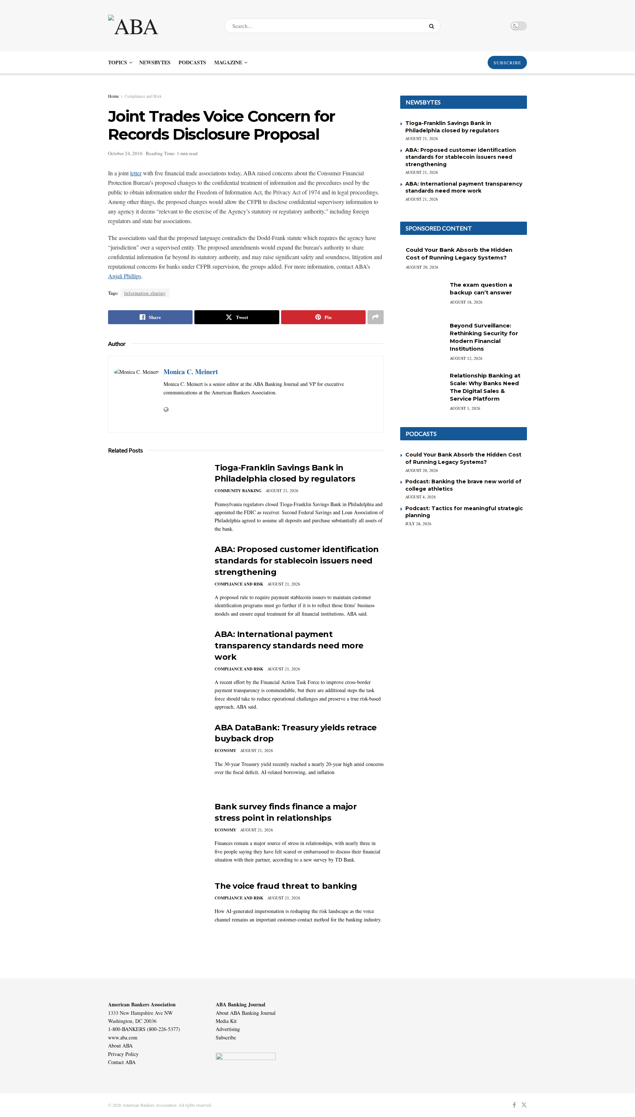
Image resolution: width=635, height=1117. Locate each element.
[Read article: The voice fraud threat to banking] (156, 915)
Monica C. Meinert (191, 371)
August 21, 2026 (282, 490)
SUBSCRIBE (507, 62)
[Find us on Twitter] (524, 1105)
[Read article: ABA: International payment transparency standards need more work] (156, 663)
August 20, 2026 (422, 267)
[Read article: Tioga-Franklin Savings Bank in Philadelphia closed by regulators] (156, 496)
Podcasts (192, 62)
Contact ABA (122, 1062)
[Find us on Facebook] (514, 1105)
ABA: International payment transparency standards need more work (289, 645)
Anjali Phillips (124, 276)
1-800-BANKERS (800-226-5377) (144, 1028)
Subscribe (226, 1037)
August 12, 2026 (466, 358)
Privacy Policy (123, 1053)
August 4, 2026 (420, 497)
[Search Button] (433, 25)
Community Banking (238, 491)
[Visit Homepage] (160, 26)
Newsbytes (155, 62)
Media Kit (226, 1020)
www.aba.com (122, 1037)
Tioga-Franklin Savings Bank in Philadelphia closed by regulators (452, 127)
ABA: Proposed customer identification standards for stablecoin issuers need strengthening (297, 560)
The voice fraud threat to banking (286, 886)
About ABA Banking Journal (246, 1012)
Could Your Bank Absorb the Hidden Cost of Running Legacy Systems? (463, 458)
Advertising (228, 1028)
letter (135, 173)
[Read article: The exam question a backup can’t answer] (422, 296)
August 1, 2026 (465, 408)
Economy (225, 750)
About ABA (120, 1045)
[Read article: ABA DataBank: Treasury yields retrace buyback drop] (156, 756)
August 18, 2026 (466, 302)
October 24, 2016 (125, 153)
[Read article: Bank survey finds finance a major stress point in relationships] (156, 835)
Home (113, 96)
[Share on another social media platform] (375, 317)
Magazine (228, 62)
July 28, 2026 (418, 523)
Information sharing (145, 293)
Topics (117, 62)
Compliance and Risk (143, 96)
